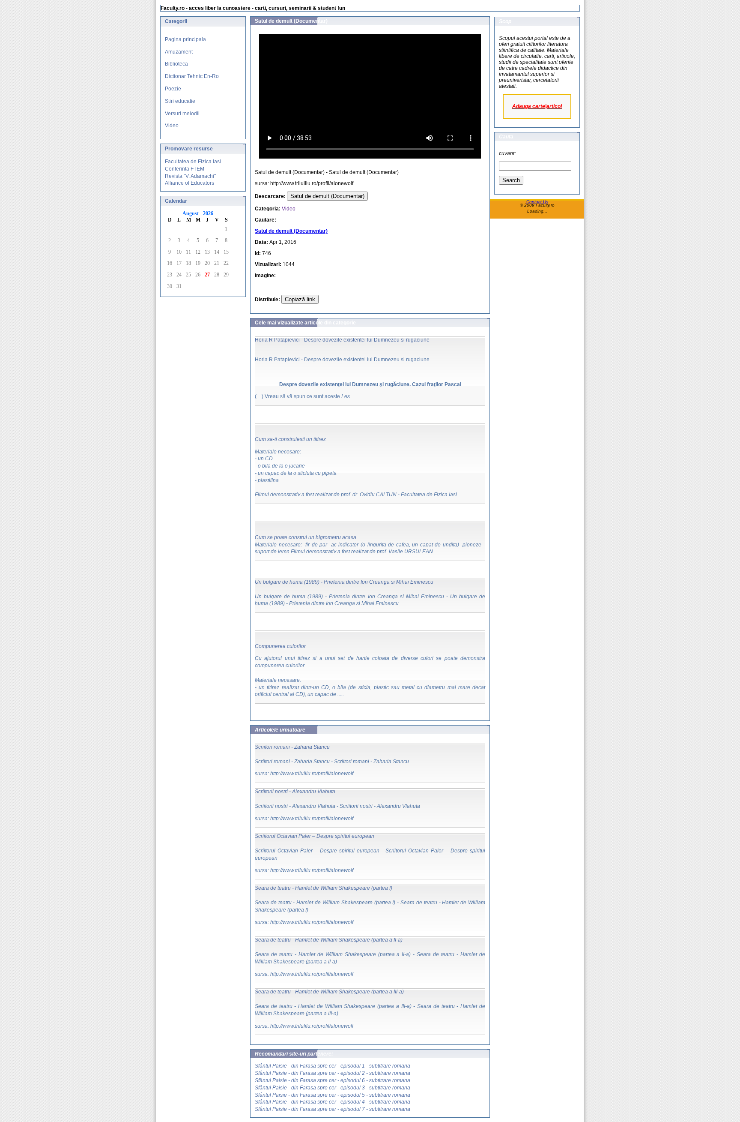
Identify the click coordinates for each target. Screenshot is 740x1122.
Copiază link (300, 299)
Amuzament (179, 52)
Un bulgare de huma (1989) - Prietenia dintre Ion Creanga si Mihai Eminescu (344, 582)
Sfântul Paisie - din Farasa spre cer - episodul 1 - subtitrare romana (332, 1066)
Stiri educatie (180, 101)
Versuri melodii (182, 114)
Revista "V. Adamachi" (190, 176)
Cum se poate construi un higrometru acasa (305, 537)
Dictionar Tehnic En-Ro (192, 76)
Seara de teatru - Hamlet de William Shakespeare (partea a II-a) (329, 940)
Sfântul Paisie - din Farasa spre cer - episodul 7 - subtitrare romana (332, 1109)
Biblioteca (176, 64)
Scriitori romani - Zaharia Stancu (292, 747)
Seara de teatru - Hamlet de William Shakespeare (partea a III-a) (329, 992)
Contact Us (537, 201)
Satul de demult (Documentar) (327, 196)
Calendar (176, 201)
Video (172, 126)
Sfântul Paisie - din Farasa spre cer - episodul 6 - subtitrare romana (332, 1080)
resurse (203, 149)
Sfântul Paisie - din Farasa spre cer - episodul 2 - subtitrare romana (332, 1073)
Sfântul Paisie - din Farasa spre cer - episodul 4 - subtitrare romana (332, 1102)
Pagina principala (185, 39)
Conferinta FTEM (184, 169)
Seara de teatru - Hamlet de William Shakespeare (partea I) (323, 888)
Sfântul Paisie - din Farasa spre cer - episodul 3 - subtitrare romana (332, 1088)
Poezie (173, 89)
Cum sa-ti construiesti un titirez (290, 439)
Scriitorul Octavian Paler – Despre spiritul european (314, 836)
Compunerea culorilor (280, 646)
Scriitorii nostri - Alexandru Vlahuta (295, 792)
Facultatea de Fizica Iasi (193, 162)
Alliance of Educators (189, 183)
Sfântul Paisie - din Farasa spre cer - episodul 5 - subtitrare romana (332, 1095)
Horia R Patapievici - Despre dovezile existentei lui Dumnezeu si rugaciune (342, 340)
